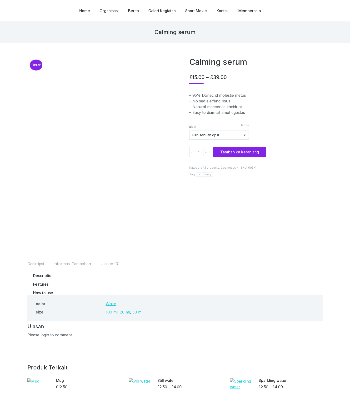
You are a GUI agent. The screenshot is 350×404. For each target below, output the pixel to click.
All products (211, 167)
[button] (175, 278)
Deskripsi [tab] (35, 263)
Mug (60, 380)
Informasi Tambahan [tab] (72, 263)
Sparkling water (273, 380)
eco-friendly (204, 174)
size (192, 127)
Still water (166, 380)
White (111, 303)
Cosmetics (228, 167)
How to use (43, 292)
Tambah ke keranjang (239, 152)
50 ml (137, 312)
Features (41, 284)
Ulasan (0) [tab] (110, 263)
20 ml (125, 312)
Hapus (244, 125)
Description (43, 275)
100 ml (112, 312)
